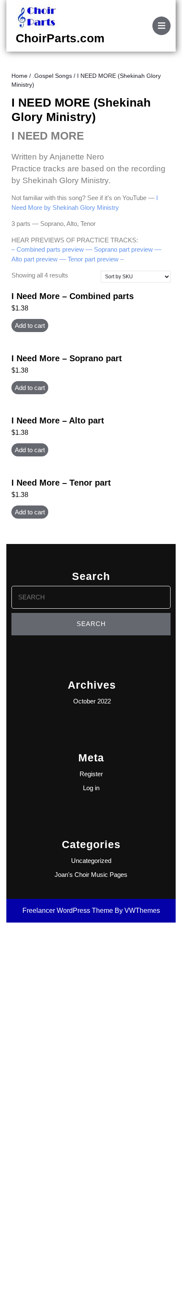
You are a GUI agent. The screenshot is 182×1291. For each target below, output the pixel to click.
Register (91, 773)
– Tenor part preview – (93, 259)
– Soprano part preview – (123, 249)
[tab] (161, 25)
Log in (91, 787)
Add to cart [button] (30, 325)
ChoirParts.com (60, 38)
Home (19, 76)
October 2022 (92, 701)
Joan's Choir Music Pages (91, 874)
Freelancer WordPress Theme (67, 910)
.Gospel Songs (52, 76)
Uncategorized (91, 860)
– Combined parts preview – (50, 249)
